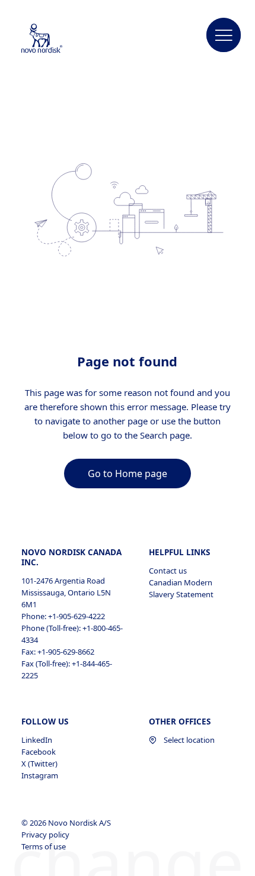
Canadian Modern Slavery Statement (181, 588)
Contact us (168, 570)
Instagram (39, 775)
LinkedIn (36, 740)
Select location (189, 740)
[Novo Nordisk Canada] (54, 39)
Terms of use (44, 846)
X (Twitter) (39, 763)
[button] (223, 35)
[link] (127, 473)
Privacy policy (46, 834)
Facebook (38, 751)
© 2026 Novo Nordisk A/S (67, 822)
